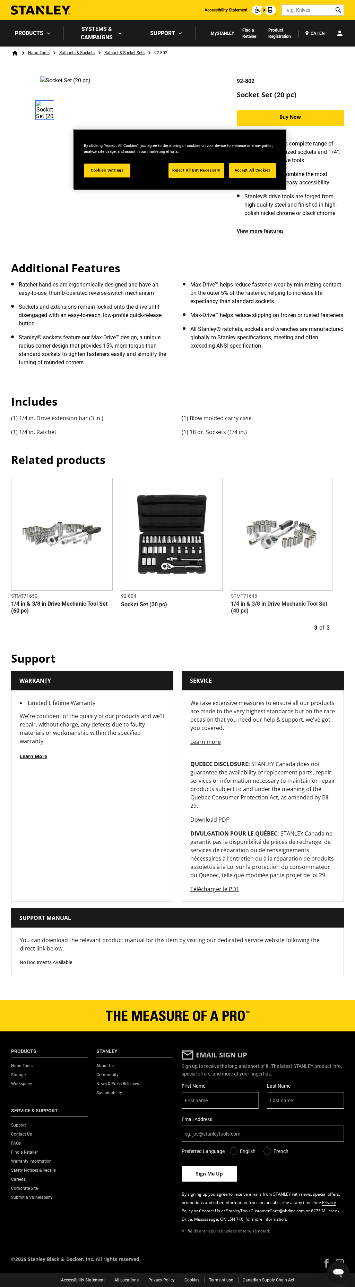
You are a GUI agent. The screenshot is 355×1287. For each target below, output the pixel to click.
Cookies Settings (107, 170)
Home (14, 53)
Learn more (205, 742)
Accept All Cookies (253, 170)
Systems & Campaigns (97, 33)
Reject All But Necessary (196, 170)
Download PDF (209, 819)
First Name (193, 1086)
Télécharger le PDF (214, 889)
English (248, 1151)
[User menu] (339, 33)
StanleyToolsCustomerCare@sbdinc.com (265, 1211)
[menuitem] (32, 33)
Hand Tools (39, 52)
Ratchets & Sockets (77, 52)
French (281, 1151)
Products (29, 33)
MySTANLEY (222, 33)
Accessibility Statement (226, 10)
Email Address (197, 1119)
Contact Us (209, 1211)
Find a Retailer (249, 33)
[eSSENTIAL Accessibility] (264, 10)
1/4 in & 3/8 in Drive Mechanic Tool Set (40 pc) (279, 607)
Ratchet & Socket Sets (124, 52)
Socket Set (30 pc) (144, 604)
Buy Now (290, 117)
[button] (326, 1263)
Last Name (279, 1086)
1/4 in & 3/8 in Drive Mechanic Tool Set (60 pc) (59, 607)
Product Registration (279, 33)
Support (162, 33)
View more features (260, 230)
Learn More (33, 756)
